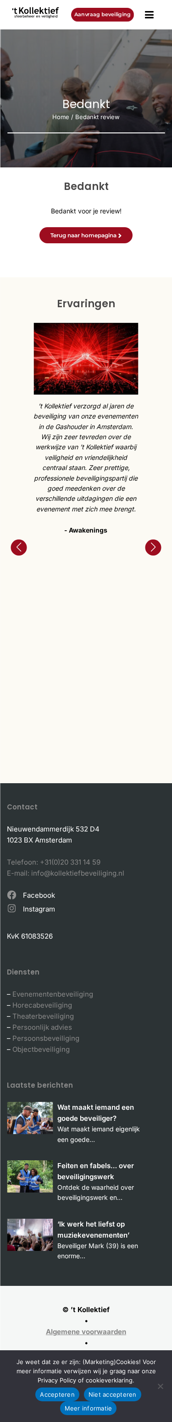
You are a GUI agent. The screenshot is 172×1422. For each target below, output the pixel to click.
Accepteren (57, 1394)
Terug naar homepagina (83, 235)
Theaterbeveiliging (43, 1016)
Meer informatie (88, 1408)
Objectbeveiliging (41, 1049)
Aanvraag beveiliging (102, 14)
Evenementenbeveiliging (52, 994)
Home (60, 116)
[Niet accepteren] (160, 1386)
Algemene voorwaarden (86, 1331)
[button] (19, 547)
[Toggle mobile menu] (149, 15)
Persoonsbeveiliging (45, 1038)
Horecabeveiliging (42, 1005)
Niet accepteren (113, 1394)
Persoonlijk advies (42, 1027)
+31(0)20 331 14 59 (70, 862)
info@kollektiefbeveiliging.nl (77, 873)
